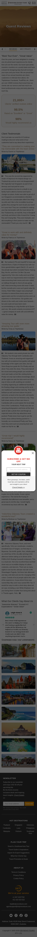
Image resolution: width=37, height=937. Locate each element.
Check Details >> (18, 487)
